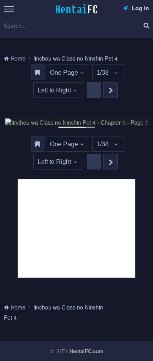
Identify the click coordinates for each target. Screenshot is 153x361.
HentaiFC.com (86, 351)
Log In (139, 8)
